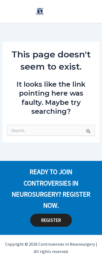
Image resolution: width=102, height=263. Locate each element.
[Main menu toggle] (90, 11)
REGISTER (51, 220)
